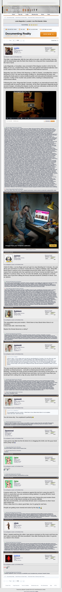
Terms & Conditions (25, 585)
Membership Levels (34, 585)
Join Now (47, 34)
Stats (48, 14)
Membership (35, 14)
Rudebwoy (18, 311)
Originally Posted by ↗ (12, 356)
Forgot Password (16, 585)
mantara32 (18, 345)
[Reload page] (5, 18)
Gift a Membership (44, 585)
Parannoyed (9, 430)
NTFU (55, 585)
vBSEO (37, 591)
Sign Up (20, 14)
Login (27, 14)
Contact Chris (8, 585)
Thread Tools (54, 40)
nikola (16, 523)
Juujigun (17, 256)
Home (13, 14)
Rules (42, 14)
